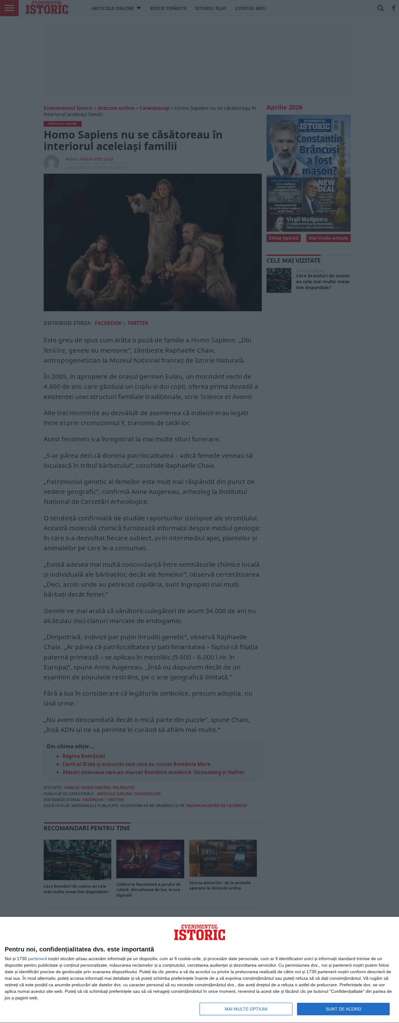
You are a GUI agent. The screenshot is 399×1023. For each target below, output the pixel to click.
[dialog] (199, 970)
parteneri (37, 958)
